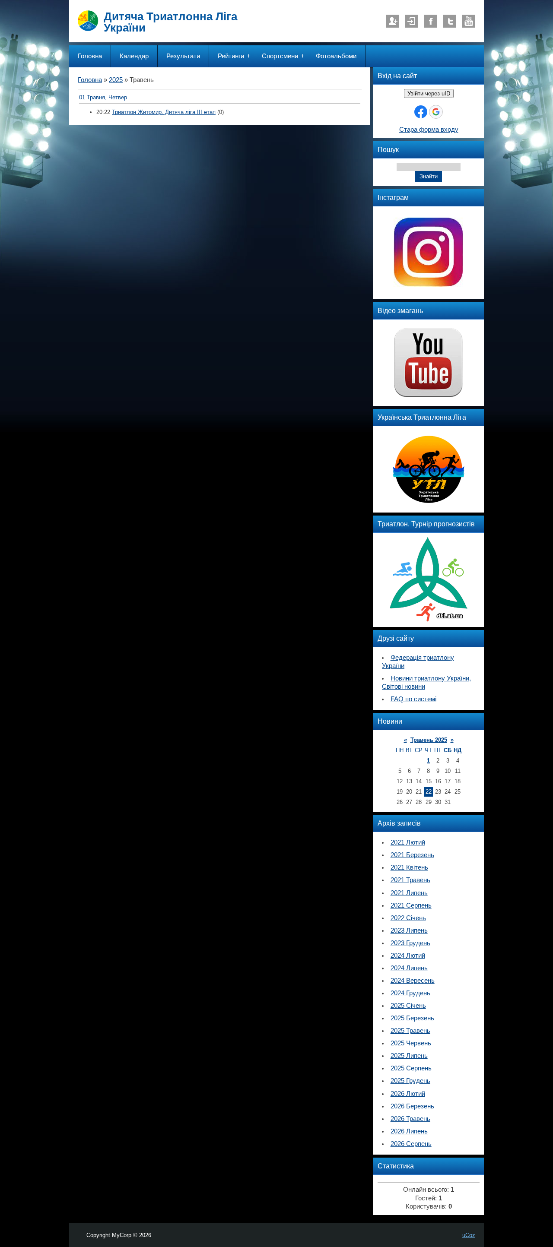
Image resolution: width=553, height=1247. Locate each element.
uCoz (468, 1235)
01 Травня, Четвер (103, 97)
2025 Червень (411, 1043)
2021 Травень (410, 880)
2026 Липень (409, 1131)
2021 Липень (409, 892)
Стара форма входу (428, 129)
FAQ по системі (413, 699)
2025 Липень (409, 1055)
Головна (90, 79)
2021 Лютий (408, 842)
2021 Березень (412, 854)
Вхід (411, 21)
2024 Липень (409, 968)
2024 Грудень (410, 993)
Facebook (430, 21)
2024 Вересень (413, 980)
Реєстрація (392, 21)
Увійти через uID (428, 93)
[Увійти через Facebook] (420, 111)
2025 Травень (410, 1030)
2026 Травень (410, 1118)
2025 (116, 79)
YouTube (468, 21)
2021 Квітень (409, 867)
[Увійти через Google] (436, 112)
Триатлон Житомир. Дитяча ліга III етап (164, 112)
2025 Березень (412, 1018)
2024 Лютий (408, 955)
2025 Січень (408, 1005)
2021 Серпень (411, 905)
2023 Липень (409, 930)
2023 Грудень (410, 943)
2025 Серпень (411, 1068)
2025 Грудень (410, 1080)
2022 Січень (408, 918)
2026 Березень (412, 1106)
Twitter (449, 21)
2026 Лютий (408, 1093)
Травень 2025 (428, 740)
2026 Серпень (411, 1143)
